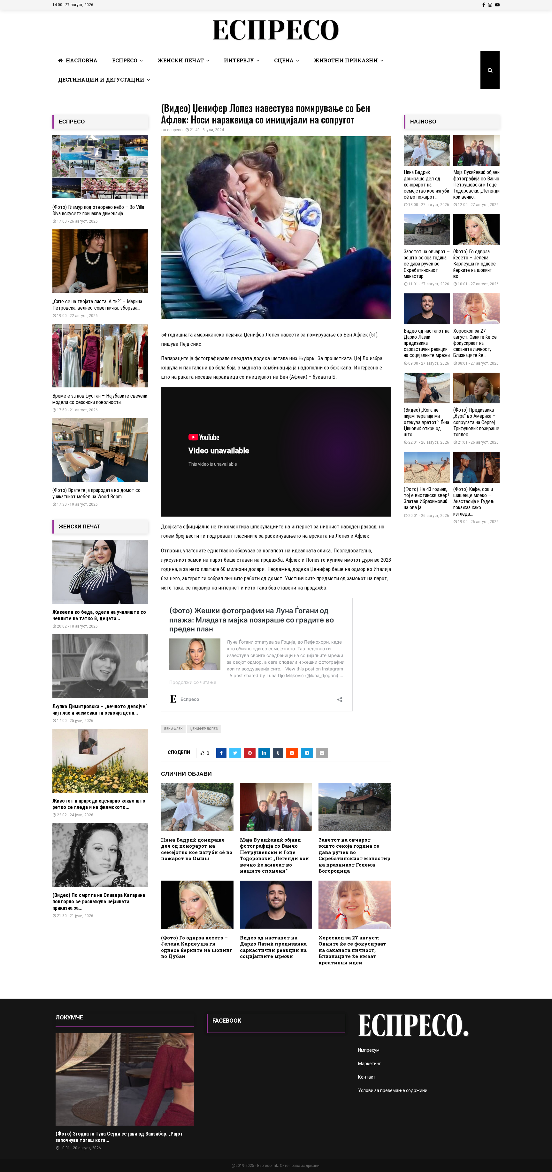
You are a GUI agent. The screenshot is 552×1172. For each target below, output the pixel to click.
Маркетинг (369, 1063)
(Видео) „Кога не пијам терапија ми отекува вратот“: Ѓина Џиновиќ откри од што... (426, 422)
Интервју (239, 60)
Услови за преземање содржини (392, 1090)
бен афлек (173, 729)
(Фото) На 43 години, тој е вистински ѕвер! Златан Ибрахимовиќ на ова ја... (426, 498)
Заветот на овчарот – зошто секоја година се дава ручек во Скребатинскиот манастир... (427, 264)
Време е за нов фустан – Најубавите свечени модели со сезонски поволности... (99, 399)
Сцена (284, 60)
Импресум (368, 1050)
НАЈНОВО (423, 122)
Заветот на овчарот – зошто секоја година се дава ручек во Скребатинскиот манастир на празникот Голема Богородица (354, 855)
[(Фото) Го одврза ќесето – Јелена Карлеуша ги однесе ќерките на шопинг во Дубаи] (476, 229)
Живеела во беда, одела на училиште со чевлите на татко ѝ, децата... (99, 615)
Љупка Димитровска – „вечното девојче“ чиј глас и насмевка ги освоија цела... (99, 709)
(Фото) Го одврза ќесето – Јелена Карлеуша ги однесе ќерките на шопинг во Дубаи (197, 947)
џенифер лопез (204, 729)
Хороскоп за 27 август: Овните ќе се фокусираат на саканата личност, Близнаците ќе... (475, 343)
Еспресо (124, 60)
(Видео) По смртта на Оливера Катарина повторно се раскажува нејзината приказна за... (98, 901)
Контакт (366, 1077)
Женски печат (180, 60)
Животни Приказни (346, 60)
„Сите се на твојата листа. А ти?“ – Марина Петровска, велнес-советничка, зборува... (97, 304)
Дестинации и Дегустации (101, 79)
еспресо (174, 130)
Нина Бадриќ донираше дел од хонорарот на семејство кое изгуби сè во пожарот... (426, 184)
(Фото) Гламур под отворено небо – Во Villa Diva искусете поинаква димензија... (98, 210)
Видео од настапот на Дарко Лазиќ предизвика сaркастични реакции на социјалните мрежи (273, 947)
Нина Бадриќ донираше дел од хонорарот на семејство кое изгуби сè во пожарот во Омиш (196, 849)
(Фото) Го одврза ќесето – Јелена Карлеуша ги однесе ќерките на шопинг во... (474, 264)
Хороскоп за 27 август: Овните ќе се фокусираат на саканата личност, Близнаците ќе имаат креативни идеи (352, 950)
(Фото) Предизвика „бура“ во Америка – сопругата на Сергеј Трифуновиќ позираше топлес (476, 422)
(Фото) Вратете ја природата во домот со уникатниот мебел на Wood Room (96, 493)
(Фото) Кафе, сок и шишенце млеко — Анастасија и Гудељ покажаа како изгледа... (473, 501)
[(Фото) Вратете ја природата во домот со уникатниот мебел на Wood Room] (100, 450)
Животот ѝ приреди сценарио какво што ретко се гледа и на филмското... (98, 804)
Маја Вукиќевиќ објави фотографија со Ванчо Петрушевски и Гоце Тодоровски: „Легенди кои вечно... (476, 184)
